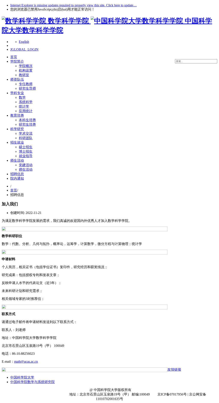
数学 (22, 97)
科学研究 (17, 129)
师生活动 (17, 160)
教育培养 (17, 115)
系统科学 (26, 102)
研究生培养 (27, 124)
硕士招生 (26, 147)
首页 (13, 57)
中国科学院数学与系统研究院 (32, 382)
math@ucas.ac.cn (26, 361)
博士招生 (26, 151)
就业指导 (26, 156)
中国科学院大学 (22, 377)
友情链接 (174, 369)
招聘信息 (17, 174)
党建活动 (26, 165)
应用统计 (26, 111)
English (24, 42)
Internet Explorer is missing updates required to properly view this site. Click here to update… (73, 5)
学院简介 (17, 61)
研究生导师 (27, 88)
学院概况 (26, 66)
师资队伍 (17, 79)
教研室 (24, 75)
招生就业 (17, 142)
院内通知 (17, 178)
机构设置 (26, 70)
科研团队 (26, 138)
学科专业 (17, 93)
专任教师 (26, 84)
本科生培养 (27, 120)
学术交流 (26, 133)
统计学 (24, 106)
